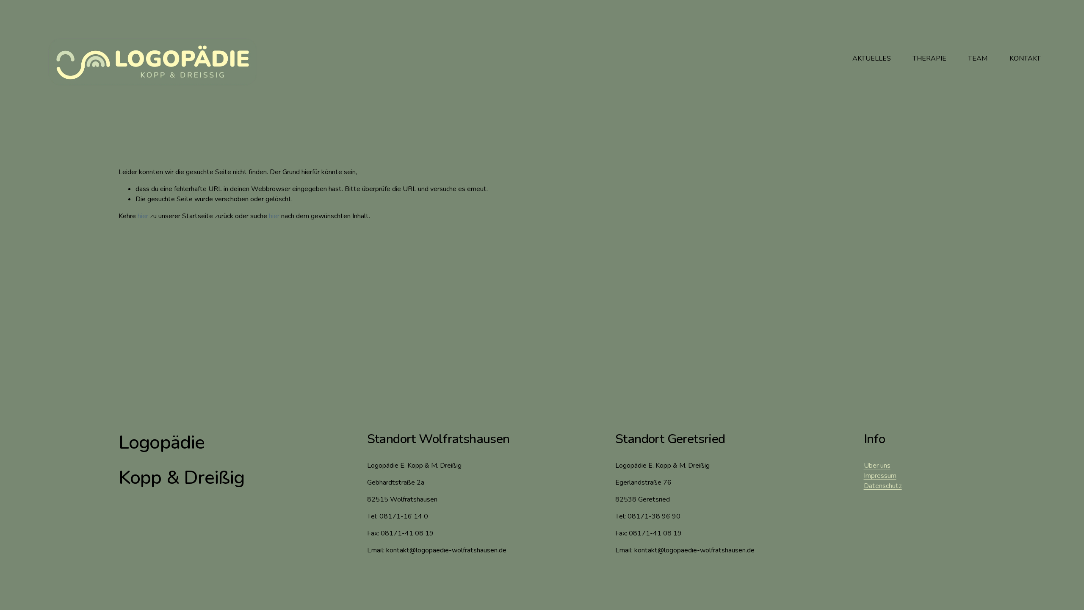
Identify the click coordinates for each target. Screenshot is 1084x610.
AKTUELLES (871, 58)
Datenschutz (883, 486)
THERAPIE (929, 58)
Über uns (877, 465)
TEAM (977, 58)
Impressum (880, 475)
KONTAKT (1025, 58)
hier (143, 216)
